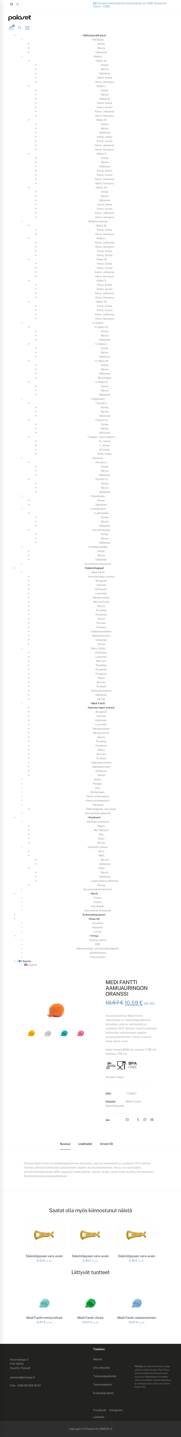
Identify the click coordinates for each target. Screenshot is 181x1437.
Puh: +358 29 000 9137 (25, 1385)
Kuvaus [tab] (65, 1144)
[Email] (152, 1120)
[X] (133, 1120)
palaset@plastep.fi (22, 1377)
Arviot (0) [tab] (106, 1144)
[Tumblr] (138, 1120)
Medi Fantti (133, 1101)
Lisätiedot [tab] (85, 1144)
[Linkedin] (145, 1120)
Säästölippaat (115, 1105)
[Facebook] (127, 1120)
